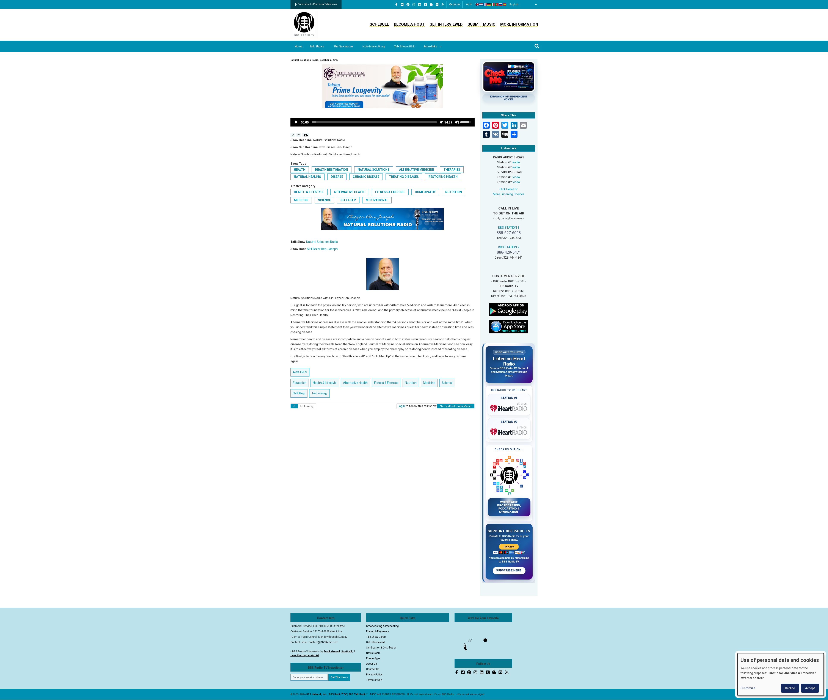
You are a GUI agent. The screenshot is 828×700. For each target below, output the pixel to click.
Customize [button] (747, 688)
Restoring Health (443, 176)
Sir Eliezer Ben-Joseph (322, 249)
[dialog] (780, 674)
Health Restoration (331, 169)
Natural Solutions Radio (322, 242)
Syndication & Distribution (381, 647)
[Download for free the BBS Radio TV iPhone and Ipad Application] (508, 326)
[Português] (497, 4)
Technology (319, 393)
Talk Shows (317, 46)
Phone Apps (373, 658)
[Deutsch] (489, 4)
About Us (371, 663)
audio (516, 162)
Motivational (377, 200)
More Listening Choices (508, 194)
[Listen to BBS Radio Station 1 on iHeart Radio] (509, 407)
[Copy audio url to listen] (298, 135)
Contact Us (373, 669)
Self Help (348, 200)
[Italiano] (493, 4)
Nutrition (453, 192)
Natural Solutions (373, 169)
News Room (373, 653)
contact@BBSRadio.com (323, 642)
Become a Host (409, 24)
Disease (337, 176)
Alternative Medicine (416, 169)
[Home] (304, 24)
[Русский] (501, 4)
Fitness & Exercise (390, 192)
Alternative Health (349, 192)
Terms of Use (374, 679)
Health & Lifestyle (309, 192)
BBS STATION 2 (508, 247)
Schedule (379, 24)
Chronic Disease (366, 176)
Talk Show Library (376, 636)
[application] (382, 122)
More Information (519, 24)
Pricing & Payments (377, 631)
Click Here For (508, 189)
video (516, 177)
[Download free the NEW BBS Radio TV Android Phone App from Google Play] (508, 309)
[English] (477, 4)
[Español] (505, 4)
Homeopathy (425, 192)
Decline (790, 688)
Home (298, 46)
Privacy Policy (374, 674)
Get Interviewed (446, 24)
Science (324, 200)
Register (454, 4)
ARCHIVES (300, 372)
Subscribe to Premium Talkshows (317, 4)
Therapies (452, 169)
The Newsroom (343, 46)
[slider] (374, 122)
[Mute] (457, 122)
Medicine (301, 200)
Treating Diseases (404, 176)
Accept (810, 688)
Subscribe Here (509, 570)
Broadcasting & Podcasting (382, 626)
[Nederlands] (481, 4)
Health (299, 169)
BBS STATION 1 (508, 227)
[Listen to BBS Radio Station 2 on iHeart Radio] (509, 431)
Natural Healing (307, 176)
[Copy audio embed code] (292, 135)
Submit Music (481, 24)
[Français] (485, 4)
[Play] (296, 122)
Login (401, 406)
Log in (468, 4)
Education (299, 382)
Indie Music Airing (373, 46)
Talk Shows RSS (404, 46)
